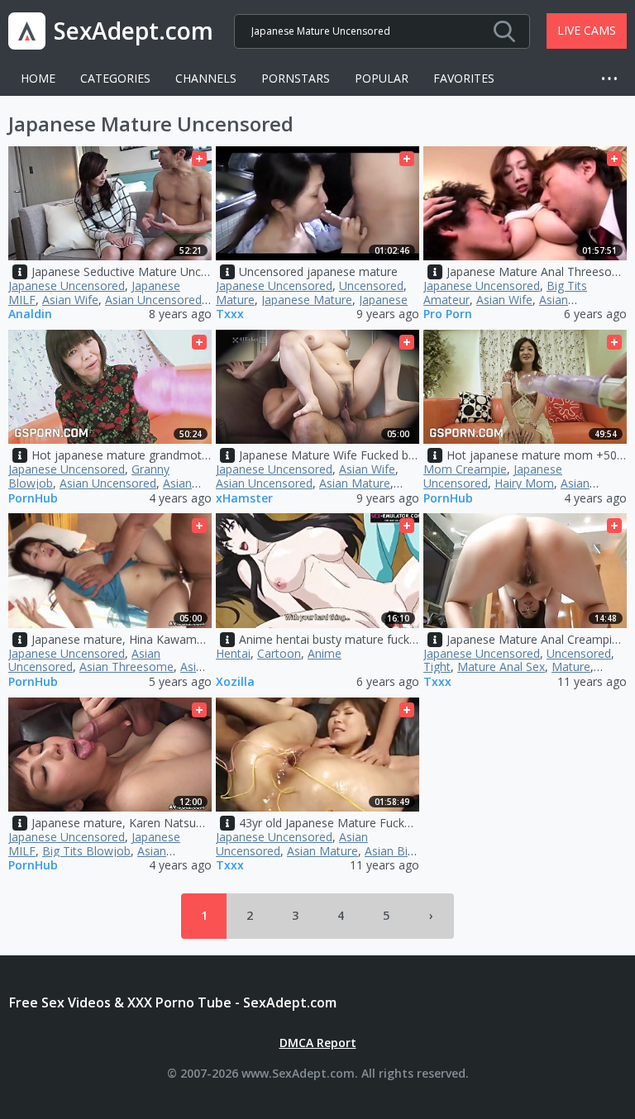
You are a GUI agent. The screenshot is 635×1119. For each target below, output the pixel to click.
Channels (205, 78)
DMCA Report (317, 1042)
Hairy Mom (524, 483)
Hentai (233, 653)
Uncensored (371, 285)
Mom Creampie (465, 469)
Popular (381, 78)
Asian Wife (70, 299)
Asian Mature (354, 483)
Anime (324, 653)
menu (614, 79)
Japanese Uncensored (66, 285)
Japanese (383, 299)
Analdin (30, 314)
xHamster (244, 499)
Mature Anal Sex (501, 666)
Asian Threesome (126, 666)
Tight (437, 666)
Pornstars (295, 78)
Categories (115, 78)
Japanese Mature (306, 299)
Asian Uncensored (153, 299)
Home (38, 78)
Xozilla (235, 682)
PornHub (33, 499)
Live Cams (586, 30)
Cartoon (279, 653)
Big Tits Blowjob (86, 851)
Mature (235, 299)
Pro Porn (447, 314)
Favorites (463, 78)
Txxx (230, 314)
